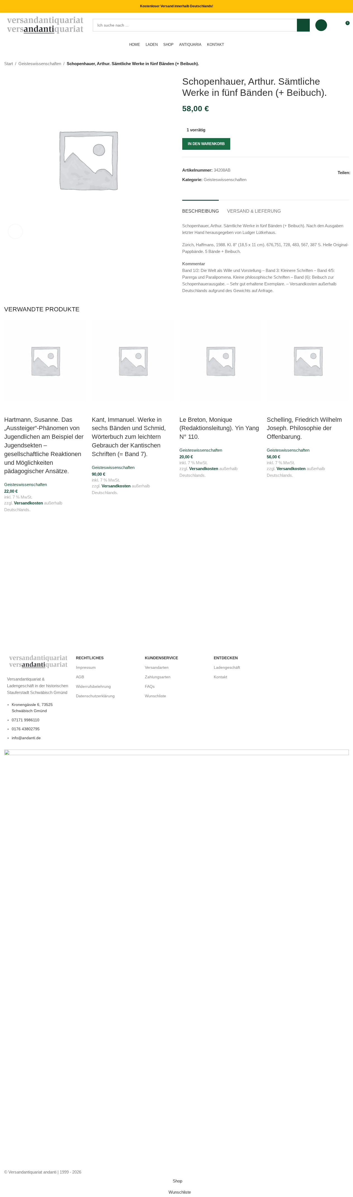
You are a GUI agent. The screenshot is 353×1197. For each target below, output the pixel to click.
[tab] (200, 208)
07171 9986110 (25, 720)
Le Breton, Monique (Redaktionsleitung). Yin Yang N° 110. (219, 428)
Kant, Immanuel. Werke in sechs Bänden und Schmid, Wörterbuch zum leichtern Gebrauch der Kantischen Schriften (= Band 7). (129, 437)
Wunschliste (155, 696)
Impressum (86, 667)
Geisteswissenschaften (39, 63)
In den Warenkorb (206, 144)
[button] (11, 409)
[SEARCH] (303, 25)
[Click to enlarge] (15, 231)
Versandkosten (28, 503)
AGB (80, 677)
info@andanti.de (26, 738)
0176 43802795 (26, 729)
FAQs (150, 686)
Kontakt (220, 677)
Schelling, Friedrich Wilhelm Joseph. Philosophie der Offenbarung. (304, 428)
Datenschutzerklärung (95, 696)
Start (8, 63)
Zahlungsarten (158, 677)
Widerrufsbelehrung (93, 686)
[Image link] (38, 661)
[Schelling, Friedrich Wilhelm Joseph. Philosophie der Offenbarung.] (308, 360)
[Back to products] (338, 64)
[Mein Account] (321, 25)
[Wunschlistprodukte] (335, 25)
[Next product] (345, 64)
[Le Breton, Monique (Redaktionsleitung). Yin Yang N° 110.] (220, 360)
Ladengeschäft (227, 667)
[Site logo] (45, 24)
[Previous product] (332, 64)
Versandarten (157, 667)
